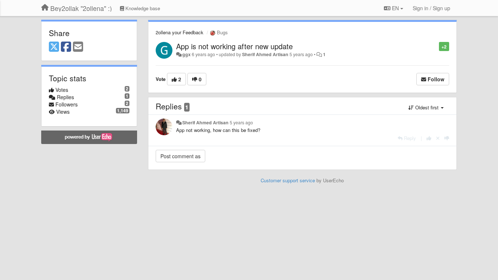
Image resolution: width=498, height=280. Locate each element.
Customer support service (288, 180)
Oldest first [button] (427, 107)
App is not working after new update (234, 46)
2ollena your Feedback (179, 32)
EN (395, 8)
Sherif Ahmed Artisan (265, 54)
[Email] (78, 47)
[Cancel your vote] (438, 138)
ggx (186, 54)
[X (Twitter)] (54, 47)
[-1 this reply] (446, 138)
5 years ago (241, 122)
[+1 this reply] (429, 138)
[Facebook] (66, 47)
